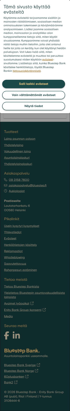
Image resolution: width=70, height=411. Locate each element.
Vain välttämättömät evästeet (34, 95)
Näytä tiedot (33, 106)
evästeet (47, 59)
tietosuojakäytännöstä (27, 71)
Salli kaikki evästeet (33, 84)
